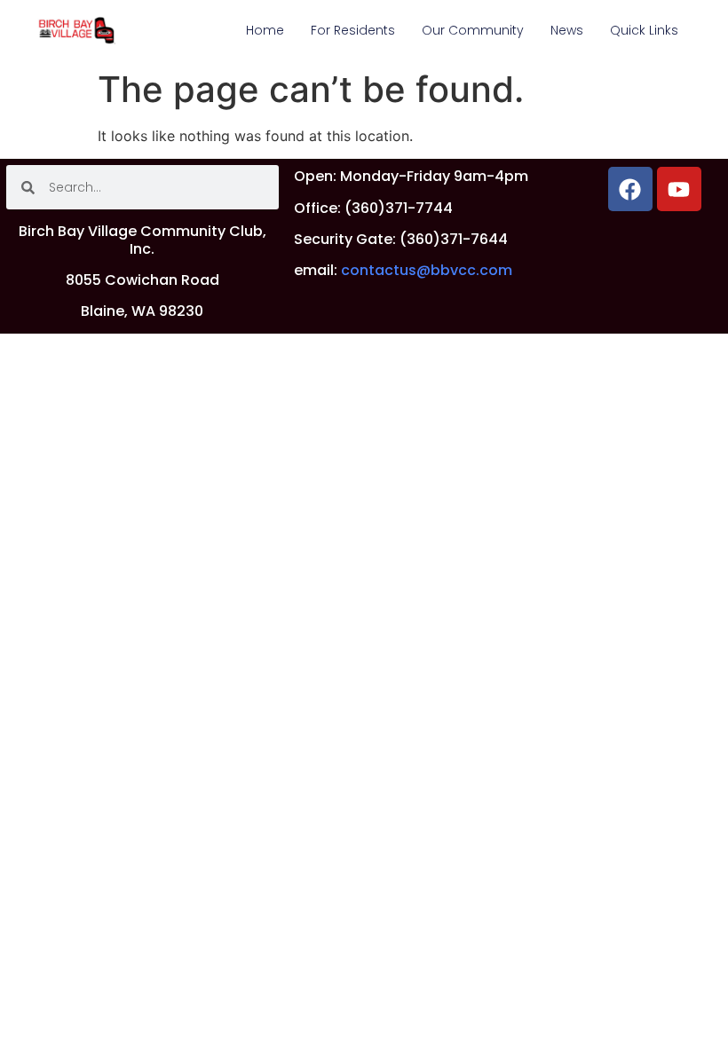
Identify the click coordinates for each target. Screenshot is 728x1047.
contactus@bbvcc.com (426, 270)
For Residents (353, 30)
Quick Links (644, 30)
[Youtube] (679, 189)
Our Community (473, 30)
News (566, 30)
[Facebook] (630, 189)
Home (265, 30)
